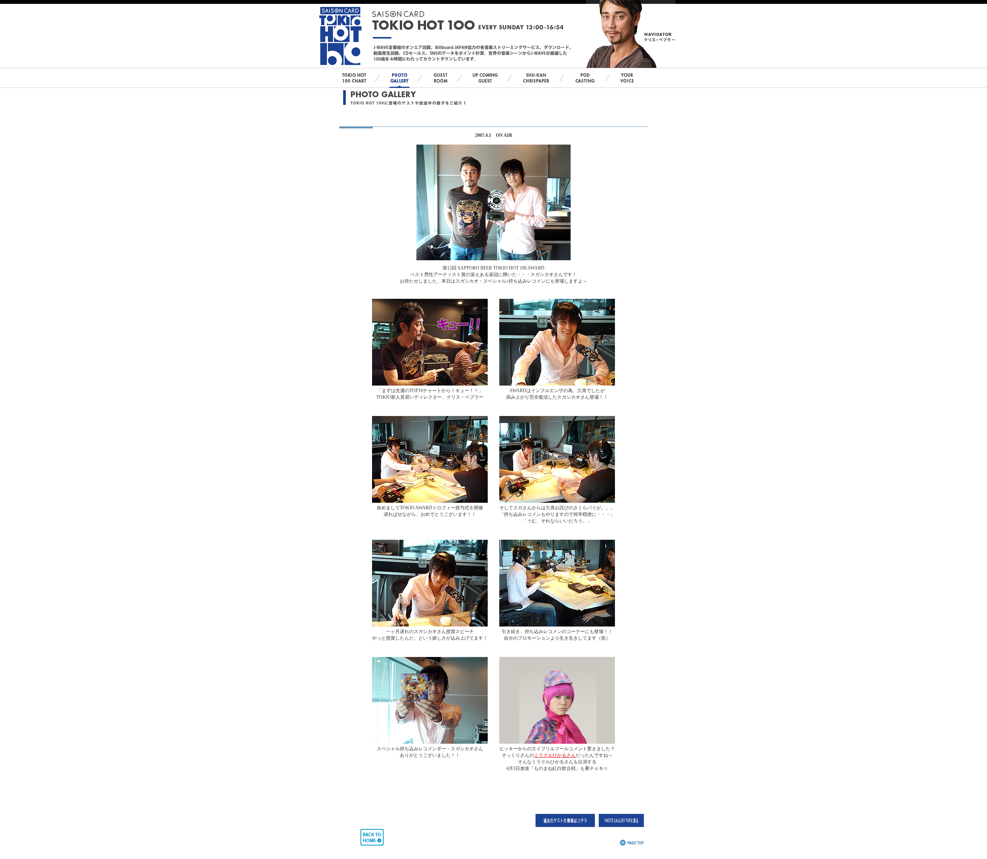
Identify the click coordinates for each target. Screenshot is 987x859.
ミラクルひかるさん (555, 755)
